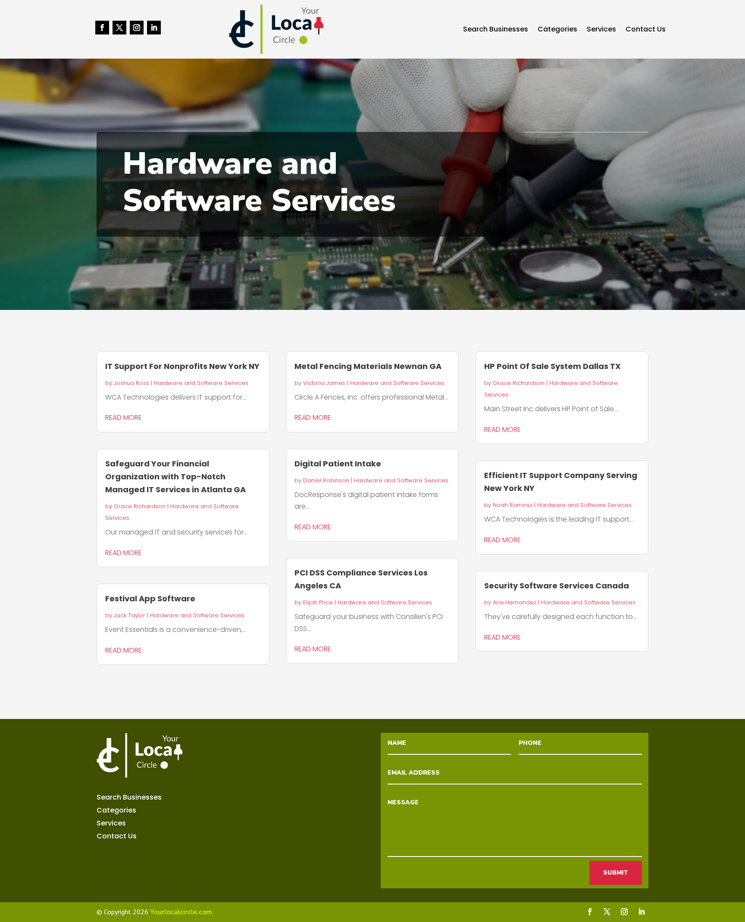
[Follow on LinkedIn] (154, 27)
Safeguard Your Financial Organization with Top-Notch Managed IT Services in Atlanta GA (175, 476)
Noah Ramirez (512, 505)
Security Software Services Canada (556, 585)
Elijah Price (318, 602)
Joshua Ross (131, 383)
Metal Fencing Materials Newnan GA (367, 366)
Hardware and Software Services (201, 383)
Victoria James (324, 383)
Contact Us (646, 30)
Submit (615, 873)
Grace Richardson (140, 506)
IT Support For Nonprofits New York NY (182, 366)
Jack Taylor (129, 615)
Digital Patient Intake (337, 463)
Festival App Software (150, 598)
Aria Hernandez (514, 602)
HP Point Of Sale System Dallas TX (552, 366)
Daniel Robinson (326, 480)
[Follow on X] (119, 27)
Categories (557, 30)
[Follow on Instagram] (137, 27)
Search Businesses (495, 30)
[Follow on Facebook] (102, 27)
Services (601, 30)
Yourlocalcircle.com (181, 912)
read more (123, 417)
